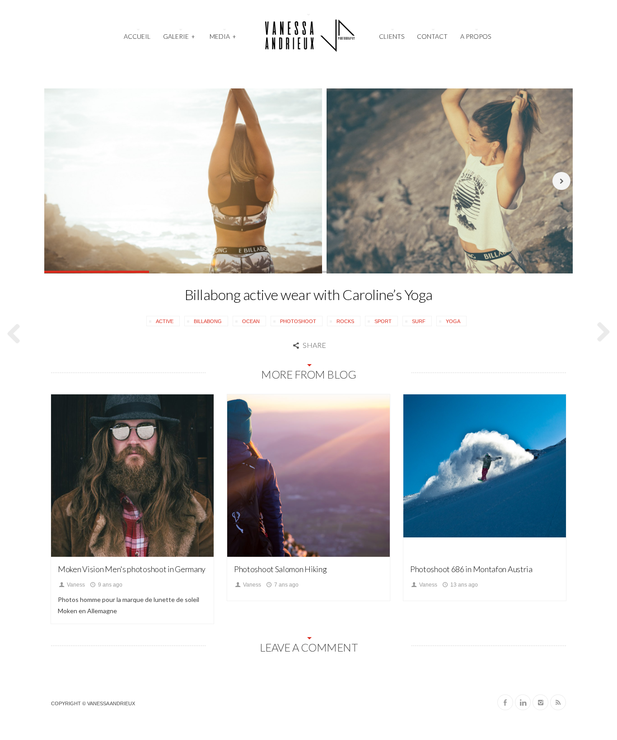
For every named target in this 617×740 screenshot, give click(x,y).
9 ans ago (109, 585)
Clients (391, 36)
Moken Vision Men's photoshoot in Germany (132, 569)
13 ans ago (463, 585)
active (164, 321)
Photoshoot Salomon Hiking (280, 569)
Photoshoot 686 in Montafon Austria (471, 569)
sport (383, 321)
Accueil (137, 36)
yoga (453, 321)
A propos (475, 36)
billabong (208, 321)
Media (223, 36)
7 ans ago (286, 585)
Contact (432, 36)
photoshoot (298, 321)
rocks (345, 321)
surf (418, 321)
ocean (251, 321)
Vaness (75, 585)
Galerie (179, 36)
